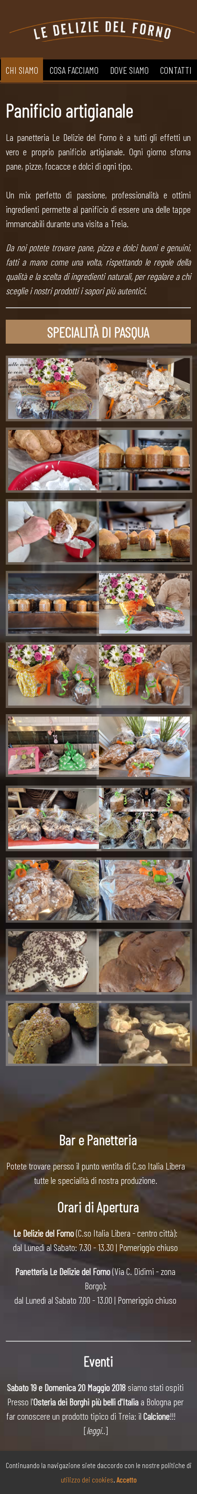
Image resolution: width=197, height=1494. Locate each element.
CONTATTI (176, 70)
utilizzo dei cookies (87, 1479)
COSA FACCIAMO (74, 70)
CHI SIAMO (22, 70)
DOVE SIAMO (129, 70)
